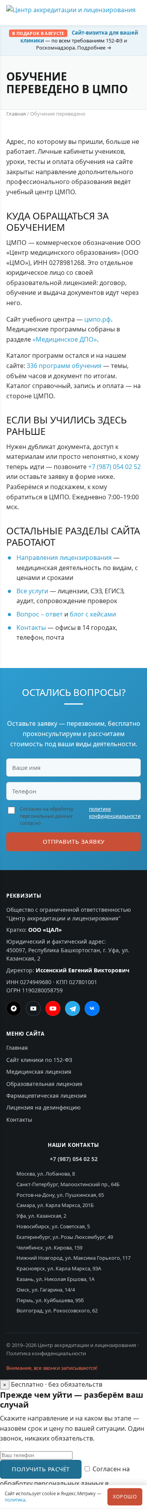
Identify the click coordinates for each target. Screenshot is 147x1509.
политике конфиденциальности (115, 812)
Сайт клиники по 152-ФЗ (39, 1060)
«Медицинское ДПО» (65, 339)
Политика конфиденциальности (46, 1353)
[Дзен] (13, 1008)
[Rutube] (33, 1008)
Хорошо (125, 1496)
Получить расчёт (41, 1469)
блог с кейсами (93, 614)
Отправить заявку (74, 841)
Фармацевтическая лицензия (46, 1095)
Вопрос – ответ (39, 614)
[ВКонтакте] (92, 1008)
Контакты (31, 627)
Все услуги (32, 591)
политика (15, 1500)
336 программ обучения (64, 365)
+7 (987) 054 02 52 (114, 466)
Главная (16, 113)
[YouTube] (52, 1008)
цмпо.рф (97, 319)
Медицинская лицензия (38, 1071)
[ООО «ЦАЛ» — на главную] (71, 12)
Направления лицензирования (64, 557)
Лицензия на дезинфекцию (43, 1107)
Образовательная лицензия (44, 1084)
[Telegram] (72, 1008)
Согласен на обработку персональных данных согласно (80, 816)
